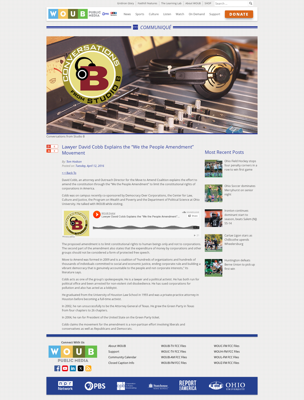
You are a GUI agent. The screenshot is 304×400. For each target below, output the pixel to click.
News (127, 14)
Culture (154, 14)
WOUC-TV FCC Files (173, 351)
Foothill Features (147, 3)
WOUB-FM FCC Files (174, 363)
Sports (139, 14)
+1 (48, 146)
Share (48, 151)
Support (214, 14)
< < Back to (69, 173)
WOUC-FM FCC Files (226, 346)
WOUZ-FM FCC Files (226, 363)
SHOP (208, 3)
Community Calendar (122, 357)
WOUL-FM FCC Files (226, 357)
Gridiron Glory (125, 3)
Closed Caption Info (121, 363)
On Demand (197, 14)
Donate (239, 14)
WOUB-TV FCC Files (173, 346)
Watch (180, 14)
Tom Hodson (74, 162)
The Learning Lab (171, 3)
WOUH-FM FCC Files (227, 351)
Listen (167, 14)
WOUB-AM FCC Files (174, 357)
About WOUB (193, 3)
